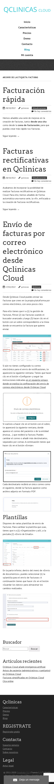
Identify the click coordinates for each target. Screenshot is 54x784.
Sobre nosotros (10, 752)
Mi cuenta (27, 55)
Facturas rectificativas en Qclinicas (26, 160)
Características (27, 27)
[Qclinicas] (27, 12)
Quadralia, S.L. (23, 772)
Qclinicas (36, 287)
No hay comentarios (42, 111)
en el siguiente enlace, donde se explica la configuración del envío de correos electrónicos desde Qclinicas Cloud (26, 383)
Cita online (8, 681)
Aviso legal (8, 765)
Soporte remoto (11, 745)
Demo (27, 38)
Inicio (27, 22)
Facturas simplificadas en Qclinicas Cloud (23, 677)
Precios (27, 33)
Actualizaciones (39, 108)
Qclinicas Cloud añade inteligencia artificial (24, 666)
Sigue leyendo (11, 135)
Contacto (27, 44)
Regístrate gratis (11, 731)
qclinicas (25, 108)
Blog (27, 49)
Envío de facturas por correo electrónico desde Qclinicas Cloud (24, 251)
